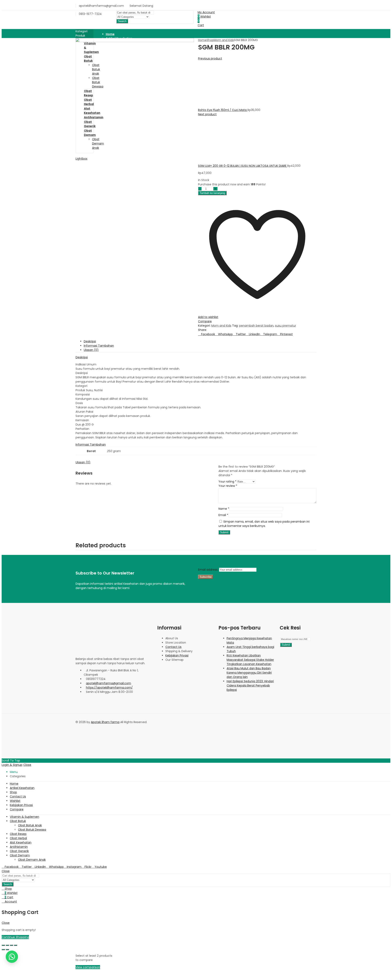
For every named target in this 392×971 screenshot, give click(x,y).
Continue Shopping (15, 937)
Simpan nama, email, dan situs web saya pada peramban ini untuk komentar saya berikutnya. (264, 524)
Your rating (227, 481)
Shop (210, 40)
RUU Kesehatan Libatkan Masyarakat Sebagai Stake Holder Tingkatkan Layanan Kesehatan (250, 659)
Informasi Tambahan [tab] (99, 346)
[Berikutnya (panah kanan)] (7, 949)
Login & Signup (12, 765)
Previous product (210, 58)
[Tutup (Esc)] (15, 945)
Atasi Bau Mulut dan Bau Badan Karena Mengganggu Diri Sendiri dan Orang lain (249, 672)
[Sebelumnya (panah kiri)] (3, 949)
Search (122, 21)
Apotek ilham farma (105, 722)
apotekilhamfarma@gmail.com (108, 683)
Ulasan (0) (83, 462)
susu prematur (285, 326)
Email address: (208, 570)
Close (27, 765)
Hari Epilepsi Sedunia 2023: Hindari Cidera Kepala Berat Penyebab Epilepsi (250, 685)
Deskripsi (82, 357)
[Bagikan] (11, 945)
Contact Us (173, 647)
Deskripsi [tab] (90, 341)
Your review (227, 486)
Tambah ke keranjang (212, 193)
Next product (207, 114)
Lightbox (81, 159)
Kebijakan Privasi (176, 655)
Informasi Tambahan (91, 444)
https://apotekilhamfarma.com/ (109, 687)
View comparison (88, 967)
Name (223, 509)
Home (202, 40)
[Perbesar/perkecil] (3, 945)
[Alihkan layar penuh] (7, 945)
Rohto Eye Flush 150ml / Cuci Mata (222, 110)
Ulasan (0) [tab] (91, 350)
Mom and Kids (224, 40)
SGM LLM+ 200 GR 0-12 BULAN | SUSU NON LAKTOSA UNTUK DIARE (242, 166)
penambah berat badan (256, 326)
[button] (12, 957)
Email (223, 515)
